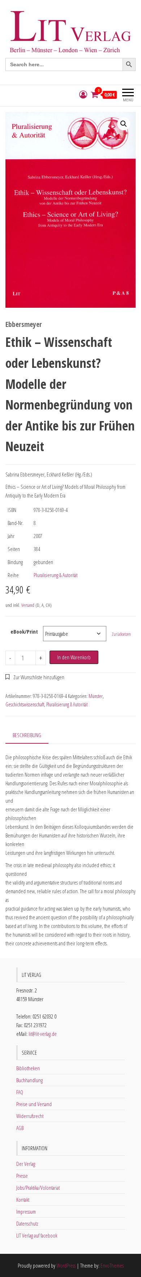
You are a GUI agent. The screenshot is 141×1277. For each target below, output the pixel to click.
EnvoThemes (112, 1265)
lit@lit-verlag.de (43, 1033)
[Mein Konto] (83, 94)
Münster (96, 696)
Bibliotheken (28, 1068)
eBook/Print (24, 631)
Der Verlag (25, 1163)
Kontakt (22, 1199)
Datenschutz (27, 1223)
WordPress (66, 1265)
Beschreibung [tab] (27, 735)
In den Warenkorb (74, 657)
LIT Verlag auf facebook (36, 1235)
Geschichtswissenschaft (24, 704)
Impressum (26, 1211)
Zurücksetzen (121, 634)
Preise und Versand (34, 1104)
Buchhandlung (29, 1080)
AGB (20, 1127)
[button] (123, 123)
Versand (27, 605)
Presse (22, 1175)
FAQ (19, 1092)
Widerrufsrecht (29, 1116)
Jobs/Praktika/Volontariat (38, 1187)
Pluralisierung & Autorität (55, 575)
